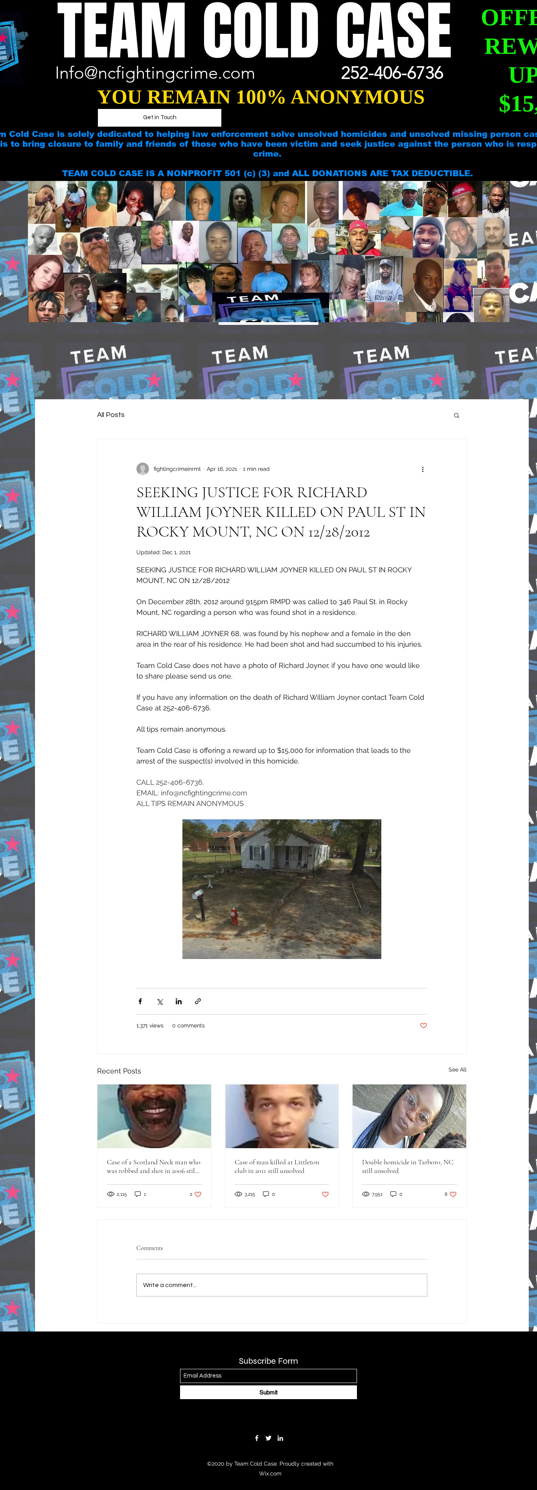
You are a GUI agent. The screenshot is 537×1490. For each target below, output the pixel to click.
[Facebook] (257, 1438)
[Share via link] (198, 1001)
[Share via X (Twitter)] (159, 1001)
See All (458, 1069)
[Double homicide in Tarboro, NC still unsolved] (409, 1116)
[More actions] (422, 469)
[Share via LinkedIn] (178, 1001)
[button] (456, 415)
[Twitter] (268, 1438)
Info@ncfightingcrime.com (155, 73)
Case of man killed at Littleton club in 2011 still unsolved (277, 1166)
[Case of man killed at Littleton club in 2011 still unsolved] (282, 1116)
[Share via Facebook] (140, 1001)
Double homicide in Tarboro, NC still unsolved (407, 1166)
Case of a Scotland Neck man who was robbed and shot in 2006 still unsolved (153, 1166)
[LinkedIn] (280, 1438)
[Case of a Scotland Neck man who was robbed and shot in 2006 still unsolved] (154, 1116)
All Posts (111, 415)
